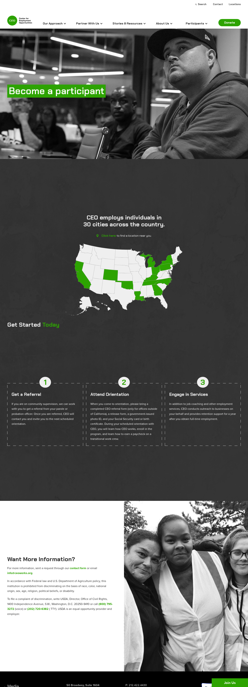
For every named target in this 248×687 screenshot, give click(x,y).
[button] (54, 23)
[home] (19, 22)
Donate (229, 22)
